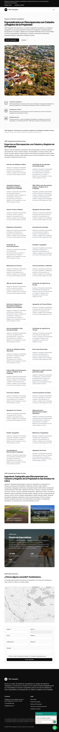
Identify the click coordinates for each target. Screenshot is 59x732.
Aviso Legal (33, 699)
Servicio (32, 629)
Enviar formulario (29, 659)
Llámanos (23, 40)
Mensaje (9, 648)
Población (33, 641)
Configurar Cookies (35, 709)
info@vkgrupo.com (9, 705)
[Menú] (54, 10)
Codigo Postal (10, 641)
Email (8, 635)
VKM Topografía (13, 9)
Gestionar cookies (19, 5)
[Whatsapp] (55, 727)
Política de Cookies (35, 701)
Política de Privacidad (23, 656)
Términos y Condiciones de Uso (38, 656)
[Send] (54, 722)
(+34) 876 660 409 (9, 703)
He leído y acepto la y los (27, 656)
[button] (29, 604)
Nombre (9, 629)
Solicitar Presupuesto (11, 40)
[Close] (55, 714)
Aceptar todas (7, 5)
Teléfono (32, 635)
